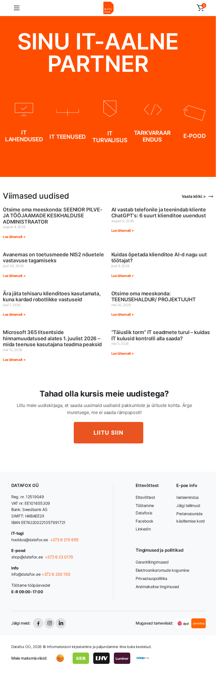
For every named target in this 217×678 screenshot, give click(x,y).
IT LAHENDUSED (24, 136)
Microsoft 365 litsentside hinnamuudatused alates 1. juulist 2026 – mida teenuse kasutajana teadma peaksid (52, 338)
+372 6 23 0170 (58, 556)
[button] (200, 8)
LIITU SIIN (108, 432)
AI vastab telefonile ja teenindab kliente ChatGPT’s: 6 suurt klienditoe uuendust (158, 213)
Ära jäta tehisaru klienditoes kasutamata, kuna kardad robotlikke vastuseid (52, 297)
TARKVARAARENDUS (152, 136)
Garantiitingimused (152, 562)
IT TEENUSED (67, 136)
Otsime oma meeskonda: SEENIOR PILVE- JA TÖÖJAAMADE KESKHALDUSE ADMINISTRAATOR (52, 216)
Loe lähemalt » (14, 237)
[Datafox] (108, 8)
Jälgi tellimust (188, 505)
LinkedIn (143, 529)
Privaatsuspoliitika (151, 578)
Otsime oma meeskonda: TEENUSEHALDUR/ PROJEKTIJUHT (153, 297)
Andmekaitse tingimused (157, 586)
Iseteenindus (187, 497)
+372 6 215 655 (64, 539)
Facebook (144, 521)
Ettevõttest (145, 497)
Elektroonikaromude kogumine (162, 570)
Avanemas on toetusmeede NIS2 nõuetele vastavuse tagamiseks (53, 258)
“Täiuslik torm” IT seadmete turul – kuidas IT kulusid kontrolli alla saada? (160, 335)
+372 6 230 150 (56, 574)
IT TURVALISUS (109, 137)
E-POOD (194, 136)
